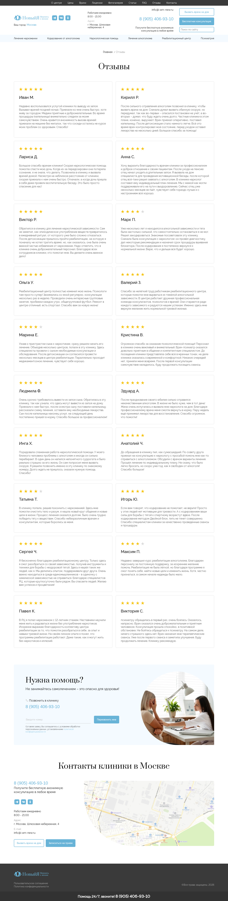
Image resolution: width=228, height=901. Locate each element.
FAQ (144, 3)
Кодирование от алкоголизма (63, 38)
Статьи (132, 3)
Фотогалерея (115, 3)
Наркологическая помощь (104, 38)
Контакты (171, 3)
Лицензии (97, 3)
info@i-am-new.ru (162, 9)
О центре (56, 3)
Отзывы (156, 3)
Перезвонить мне (106, 719)
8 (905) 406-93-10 (156, 19)
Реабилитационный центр (176, 38)
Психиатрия (207, 38)
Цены (70, 3)
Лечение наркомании (25, 38)
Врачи (82, 3)
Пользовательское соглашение (31, 883)
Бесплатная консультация (196, 21)
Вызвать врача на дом (197, 12)
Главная (107, 52)
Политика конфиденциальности (31, 886)
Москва (31, 24)
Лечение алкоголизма (140, 38)
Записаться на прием (60, 843)
